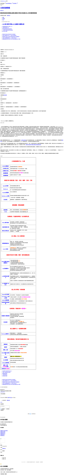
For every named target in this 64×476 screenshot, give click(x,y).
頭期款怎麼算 (2, 431)
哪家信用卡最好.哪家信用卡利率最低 (8, 34)
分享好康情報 (5, 8)
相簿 (3, 17)
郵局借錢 (5, 95)
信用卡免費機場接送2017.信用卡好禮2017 (9, 37)
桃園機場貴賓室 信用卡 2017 (7, 26)
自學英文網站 (23, 140)
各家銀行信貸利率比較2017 (7, 371)
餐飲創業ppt (2, 435)
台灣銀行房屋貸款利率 (37, 144)
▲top (1, 402)
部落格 (3, 18)
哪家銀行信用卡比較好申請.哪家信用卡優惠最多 (10, 36)
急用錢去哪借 (4, 375)
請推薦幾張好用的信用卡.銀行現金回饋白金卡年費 (11, 39)
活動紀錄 (8, 400)
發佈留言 (2, 410)
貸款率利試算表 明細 (29, 144)
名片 (3, 19)
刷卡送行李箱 (4, 31)
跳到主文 (2, 10)
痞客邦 (9, 397)
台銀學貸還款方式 (5, 27)
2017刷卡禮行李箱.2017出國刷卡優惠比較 (13, 24)
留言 (11, 397)
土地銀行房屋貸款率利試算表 (7, 30)
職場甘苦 (8, 15)
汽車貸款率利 (4, 374)
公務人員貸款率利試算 (6, 372)
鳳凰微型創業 (4, 373)
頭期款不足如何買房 (4, 430)
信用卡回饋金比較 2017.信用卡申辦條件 (9, 35)
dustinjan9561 (2, 391)
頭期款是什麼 (2, 433)
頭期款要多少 (2, 434)
